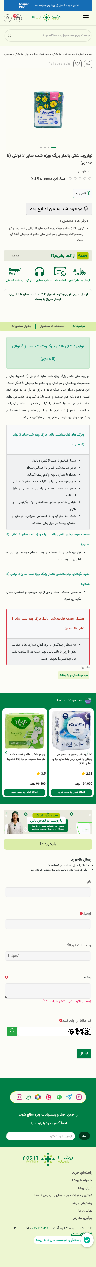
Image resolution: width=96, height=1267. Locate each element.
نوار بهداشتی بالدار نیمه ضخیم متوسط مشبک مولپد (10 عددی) (26, 757)
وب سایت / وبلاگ (78, 945)
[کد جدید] (12, 1031)
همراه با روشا (82, 1180)
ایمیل (87, 914)
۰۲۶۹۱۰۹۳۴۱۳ (81, 1234)
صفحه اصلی (85, 54)
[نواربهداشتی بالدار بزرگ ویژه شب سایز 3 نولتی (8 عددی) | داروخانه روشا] (48, 1159)
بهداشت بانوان (40, 54)
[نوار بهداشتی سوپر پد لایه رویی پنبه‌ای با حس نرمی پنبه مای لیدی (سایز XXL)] (71, 731)
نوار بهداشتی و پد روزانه (16, 54)
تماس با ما (85, 1211)
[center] (10, 35)
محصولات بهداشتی (63, 54)
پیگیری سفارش (82, 1218)
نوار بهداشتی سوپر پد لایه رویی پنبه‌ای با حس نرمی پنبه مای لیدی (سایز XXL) (72, 759)
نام (89, 882)
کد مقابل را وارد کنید (76, 1021)
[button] (5, 752)
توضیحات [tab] (78, 326)
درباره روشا (85, 1188)
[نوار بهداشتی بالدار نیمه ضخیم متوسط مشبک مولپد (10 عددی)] (25, 731)
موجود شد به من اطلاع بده (57, 209)
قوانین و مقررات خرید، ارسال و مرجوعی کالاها (63, 1195)
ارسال (84, 1053)
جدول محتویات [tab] (21, 326)
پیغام (87, 977)
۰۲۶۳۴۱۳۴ (40, 1228)
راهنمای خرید (82, 1172)
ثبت (84, 1136)
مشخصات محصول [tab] (52, 326)
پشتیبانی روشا (82, 1203)
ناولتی (82, 171)
